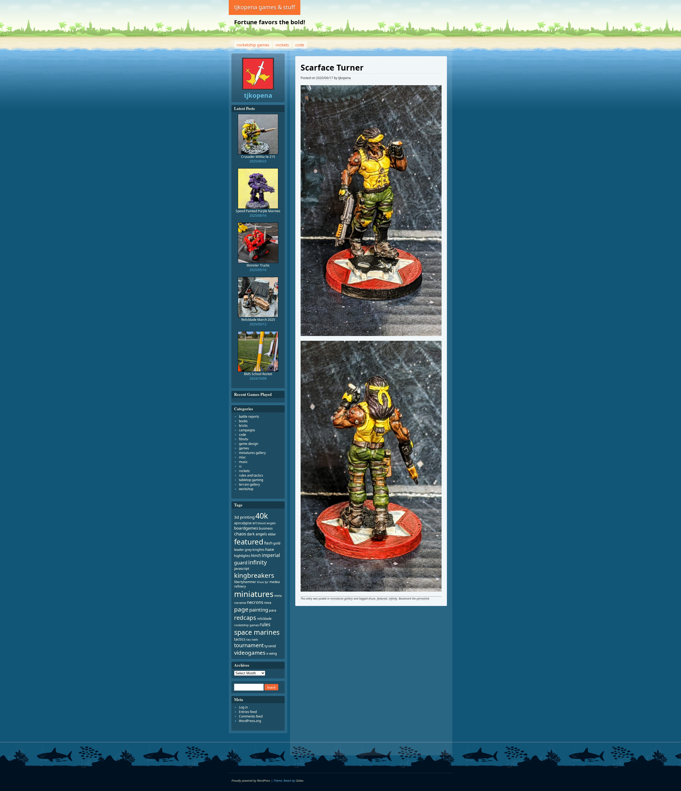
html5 (256, 555)
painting (258, 609)
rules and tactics (251, 475)
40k (261, 515)
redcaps (245, 617)
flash (268, 543)
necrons (255, 602)
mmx (278, 595)
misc (242, 457)
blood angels (267, 523)
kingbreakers (254, 575)
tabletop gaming (251, 480)
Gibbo (299, 780)
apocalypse (243, 523)
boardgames (246, 528)
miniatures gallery (341, 598)
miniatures (253, 594)
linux (260, 582)
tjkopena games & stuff (264, 7)
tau (248, 639)
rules (265, 624)
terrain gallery (249, 484)
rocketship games (253, 44)
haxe (269, 549)
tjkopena (344, 78)
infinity (393, 598)
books (243, 421)
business (266, 528)
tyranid (270, 646)
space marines (257, 632)
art (254, 523)
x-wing (271, 653)
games (244, 448)
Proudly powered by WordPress (250, 780)
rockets (282, 44)
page (241, 609)
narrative (240, 603)
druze (371, 598)
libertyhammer (245, 582)
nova (267, 602)
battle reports (249, 416)
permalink (423, 598)
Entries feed (248, 712)
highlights (242, 555)
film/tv (243, 439)
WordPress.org (250, 721)
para (272, 610)
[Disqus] (371, 682)
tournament (249, 645)
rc (240, 466)
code (299, 44)
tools (255, 639)
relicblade (264, 618)
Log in (243, 707)
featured (382, 598)
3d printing (244, 517)
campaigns (247, 430)
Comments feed (251, 716)
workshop (246, 489)
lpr (267, 582)
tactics (240, 639)
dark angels (257, 533)
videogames (249, 652)
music (243, 462)
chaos (240, 534)
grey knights (254, 549)
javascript (241, 568)
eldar (272, 534)
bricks (243, 425)
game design (248, 443)
